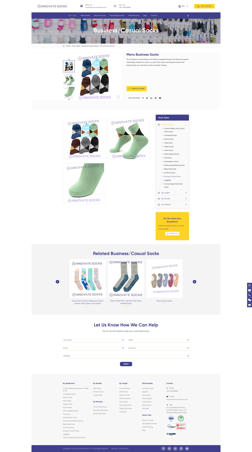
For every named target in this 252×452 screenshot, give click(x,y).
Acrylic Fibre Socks (99, 413)
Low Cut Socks (124, 388)
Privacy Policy (123, 448)
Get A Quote (206, 6)
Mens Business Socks (107, 46)
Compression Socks (171, 161)
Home (68, 46)
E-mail (171, 396)
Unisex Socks (97, 395)
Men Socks (97, 388)
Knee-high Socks (125, 405)
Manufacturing (134, 15)
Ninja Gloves (146, 405)
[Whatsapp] (249, 285)
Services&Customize (117, 15)
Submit (126, 364)
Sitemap (114, 448)
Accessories (146, 395)
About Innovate (99, 15)
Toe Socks (167, 158)
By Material (166, 204)
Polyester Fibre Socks (100, 410)
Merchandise (85, 15)
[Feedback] (249, 304)
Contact (154, 15)
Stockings (122, 412)
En (183, 6)
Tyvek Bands (146, 402)
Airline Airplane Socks (171, 154)
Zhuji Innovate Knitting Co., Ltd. (83, 448)
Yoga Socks (168, 143)
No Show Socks (169, 173)
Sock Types (72, 15)
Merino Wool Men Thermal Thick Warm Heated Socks (126, 302)
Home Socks (168, 150)
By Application (167, 124)
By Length (166, 193)
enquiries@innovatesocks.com (96, 6)
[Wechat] (249, 300)
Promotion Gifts (147, 388)
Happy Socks (169, 146)
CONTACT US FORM (136, 88)
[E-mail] (249, 290)
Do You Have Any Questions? (172, 220)
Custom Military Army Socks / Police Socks (174, 130)
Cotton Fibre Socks (100, 407)
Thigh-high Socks (125, 408)
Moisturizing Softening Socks (174, 165)
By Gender (166, 199)
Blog (145, 15)
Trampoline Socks (170, 135)
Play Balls (145, 408)
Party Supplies (147, 398)
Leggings (167, 180)
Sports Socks (168, 139)
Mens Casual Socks (164, 301)
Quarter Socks (124, 395)
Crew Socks (123, 402)
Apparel (145, 392)
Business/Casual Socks (90, 46)
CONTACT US (172, 233)
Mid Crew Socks (125, 398)
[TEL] (249, 295)
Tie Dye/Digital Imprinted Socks (173, 185)
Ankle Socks (123, 392)
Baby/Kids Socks (170, 169)
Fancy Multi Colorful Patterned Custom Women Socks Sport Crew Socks (87, 302)
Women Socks (98, 392)
